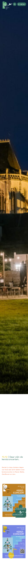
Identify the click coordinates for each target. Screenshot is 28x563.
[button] (21, 4)
